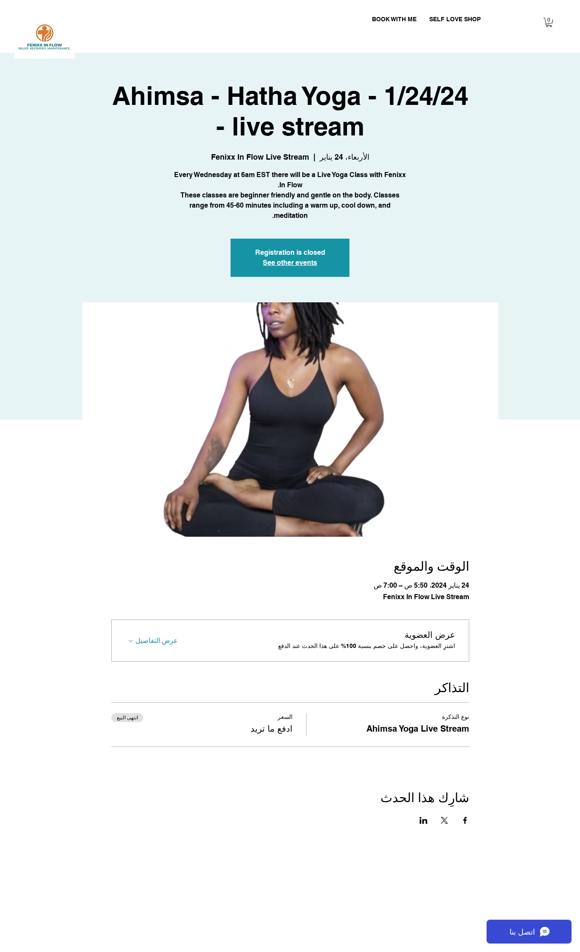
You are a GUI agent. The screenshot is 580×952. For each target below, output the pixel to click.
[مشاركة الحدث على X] (444, 820)
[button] (549, 22)
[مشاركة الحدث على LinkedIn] (424, 820)
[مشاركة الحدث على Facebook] (465, 820)
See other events (290, 263)
